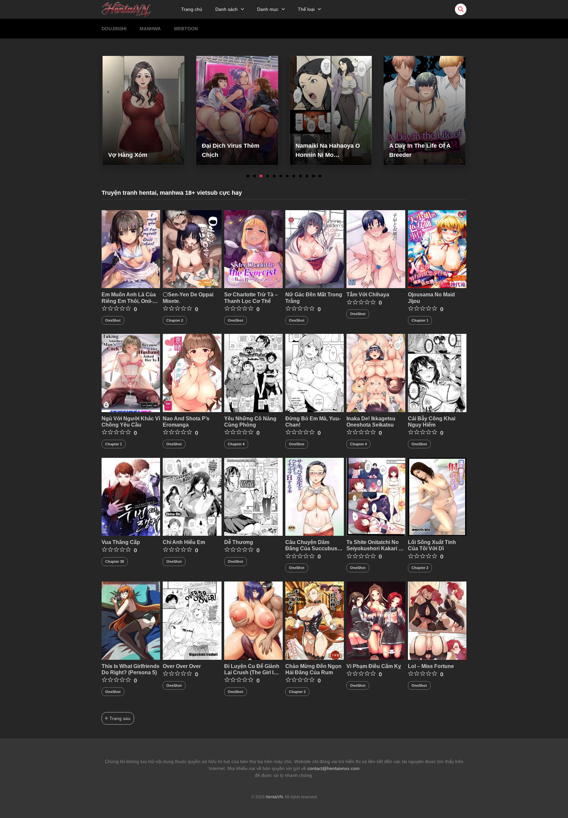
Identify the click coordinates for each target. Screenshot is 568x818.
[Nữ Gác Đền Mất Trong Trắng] (314, 248)
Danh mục (267, 9)
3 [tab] (261, 176)
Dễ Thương (238, 542)
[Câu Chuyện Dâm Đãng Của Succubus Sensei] (314, 496)
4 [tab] (267, 176)
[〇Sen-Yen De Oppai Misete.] (192, 248)
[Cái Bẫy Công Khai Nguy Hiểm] (437, 372)
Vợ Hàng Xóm (127, 155)
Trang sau (119, 718)
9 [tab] (300, 176)
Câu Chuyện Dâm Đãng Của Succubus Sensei (311, 548)
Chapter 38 (114, 561)
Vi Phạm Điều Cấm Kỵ (373, 666)
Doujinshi (114, 28)
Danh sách (226, 9)
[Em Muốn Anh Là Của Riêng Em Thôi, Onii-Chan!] (131, 248)
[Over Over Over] (192, 620)
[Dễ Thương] (253, 496)
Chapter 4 (236, 444)
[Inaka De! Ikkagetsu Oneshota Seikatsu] (375, 372)
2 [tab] (254, 176)
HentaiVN (274, 797)
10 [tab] (307, 176)
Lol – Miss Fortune (431, 666)
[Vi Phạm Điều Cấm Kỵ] (375, 620)
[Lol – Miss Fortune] (437, 620)
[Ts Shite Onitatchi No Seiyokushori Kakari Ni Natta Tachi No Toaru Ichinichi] (375, 496)
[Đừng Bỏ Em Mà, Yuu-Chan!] (314, 372)
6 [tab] (280, 176)
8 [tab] (294, 176)
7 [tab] (287, 176)
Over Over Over (182, 666)
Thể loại (306, 9)
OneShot (113, 320)
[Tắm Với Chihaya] (375, 248)
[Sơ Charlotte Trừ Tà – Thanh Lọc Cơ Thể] (253, 248)
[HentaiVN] (126, 9)
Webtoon (186, 28)
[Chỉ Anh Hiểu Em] (192, 496)
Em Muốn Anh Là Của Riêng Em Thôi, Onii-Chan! (129, 301)
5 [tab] (274, 176)
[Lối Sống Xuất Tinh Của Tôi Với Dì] (437, 496)
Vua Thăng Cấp (121, 542)
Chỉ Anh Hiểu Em (184, 542)
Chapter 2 (174, 320)
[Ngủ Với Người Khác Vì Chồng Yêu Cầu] (131, 372)
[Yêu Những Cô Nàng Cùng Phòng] (253, 372)
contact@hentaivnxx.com (333, 768)
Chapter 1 (420, 320)
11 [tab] (313, 176)
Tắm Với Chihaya (367, 294)
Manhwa (150, 28)
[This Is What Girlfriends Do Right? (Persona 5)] (131, 620)
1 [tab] (248, 176)
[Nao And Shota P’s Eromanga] (192, 372)
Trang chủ (191, 9)
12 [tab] (320, 176)
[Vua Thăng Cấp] (131, 496)
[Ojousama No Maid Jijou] (437, 248)
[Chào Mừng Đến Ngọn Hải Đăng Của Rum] (314, 620)
